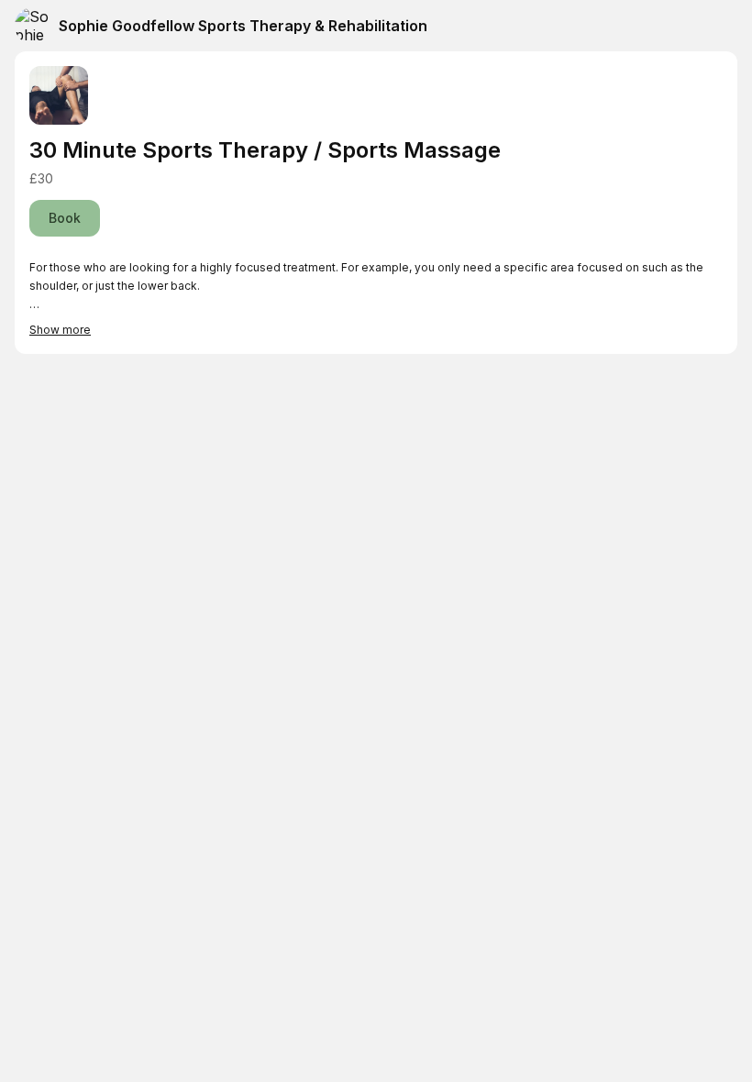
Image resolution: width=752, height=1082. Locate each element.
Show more (60, 330)
